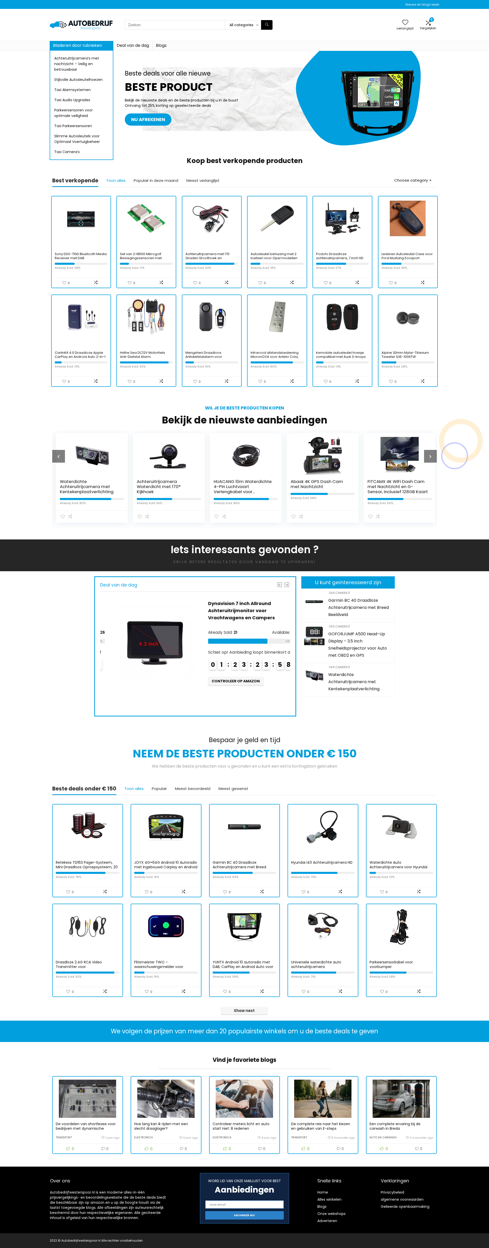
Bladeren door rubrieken (77, 45)
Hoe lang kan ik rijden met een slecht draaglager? (161, 1126)
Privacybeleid (392, 1192)
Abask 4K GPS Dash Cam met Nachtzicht (315, 484)
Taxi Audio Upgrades (72, 99)
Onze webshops (331, 1213)
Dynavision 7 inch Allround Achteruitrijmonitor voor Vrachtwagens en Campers (232, 610)
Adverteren (327, 1220)
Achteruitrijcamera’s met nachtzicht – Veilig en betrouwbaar (76, 64)
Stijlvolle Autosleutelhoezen (78, 79)
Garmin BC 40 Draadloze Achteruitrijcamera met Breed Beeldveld (358, 607)
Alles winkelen (329, 1199)
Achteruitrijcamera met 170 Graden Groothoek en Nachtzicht (207, 258)
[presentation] (58, 456)
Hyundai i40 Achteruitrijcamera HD (321, 862)
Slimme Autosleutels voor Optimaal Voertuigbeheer (77, 139)
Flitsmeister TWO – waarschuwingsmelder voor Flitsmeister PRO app (158, 967)
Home (322, 1192)
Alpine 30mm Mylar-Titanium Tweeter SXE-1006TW (405, 354)
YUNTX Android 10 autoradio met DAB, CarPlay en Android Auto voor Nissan (243, 967)
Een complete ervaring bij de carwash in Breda (395, 1126)
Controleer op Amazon (227, 681)
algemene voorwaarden (402, 1199)
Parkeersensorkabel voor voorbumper (391, 964)
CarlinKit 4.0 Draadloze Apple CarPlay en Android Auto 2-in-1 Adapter (80, 356)
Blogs (161, 45)
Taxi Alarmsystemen (72, 89)
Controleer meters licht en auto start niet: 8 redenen (241, 1126)
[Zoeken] (267, 25)
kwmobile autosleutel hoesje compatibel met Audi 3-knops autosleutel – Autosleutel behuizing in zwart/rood (341, 358)
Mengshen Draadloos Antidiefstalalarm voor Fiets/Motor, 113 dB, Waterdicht (210, 356)
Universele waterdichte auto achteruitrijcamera (316, 964)
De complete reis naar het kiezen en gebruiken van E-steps (320, 1126)
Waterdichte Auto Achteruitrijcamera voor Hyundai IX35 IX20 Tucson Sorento (398, 867)
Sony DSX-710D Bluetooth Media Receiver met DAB (81, 256)
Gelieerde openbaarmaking (405, 1206)
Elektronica (143, 1137)
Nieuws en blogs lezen (422, 4)
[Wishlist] (405, 23)
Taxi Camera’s (67, 151)
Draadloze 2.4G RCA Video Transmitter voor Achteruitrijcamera (79, 967)
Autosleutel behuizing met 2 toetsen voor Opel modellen (274, 256)
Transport (64, 1137)
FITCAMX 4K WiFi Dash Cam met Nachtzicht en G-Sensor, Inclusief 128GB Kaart (396, 486)
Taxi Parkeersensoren (73, 125)
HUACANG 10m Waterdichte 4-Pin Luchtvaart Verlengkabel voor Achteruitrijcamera (241, 489)
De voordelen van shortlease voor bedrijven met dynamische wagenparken (86, 1128)
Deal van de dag (133, 45)
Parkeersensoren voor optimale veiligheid (73, 113)
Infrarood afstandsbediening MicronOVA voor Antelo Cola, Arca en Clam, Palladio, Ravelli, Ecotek (276, 358)
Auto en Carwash (383, 1137)
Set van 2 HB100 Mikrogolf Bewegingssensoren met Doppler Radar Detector (141, 258)
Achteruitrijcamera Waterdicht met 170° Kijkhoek (157, 486)
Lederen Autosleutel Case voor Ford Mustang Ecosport (407, 256)
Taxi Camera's (339, 593)
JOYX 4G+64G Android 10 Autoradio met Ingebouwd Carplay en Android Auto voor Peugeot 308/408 (165, 867)
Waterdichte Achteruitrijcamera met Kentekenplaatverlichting (85, 486)
